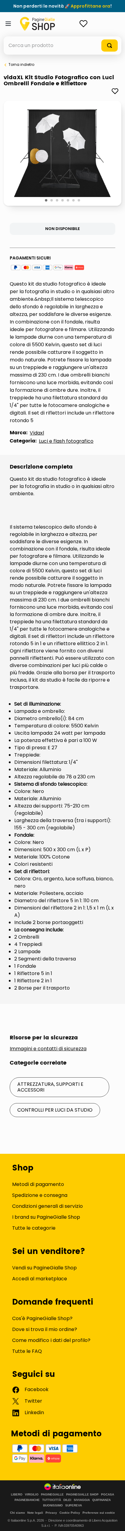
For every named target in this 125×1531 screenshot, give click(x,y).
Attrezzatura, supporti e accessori (50, 1087)
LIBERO (16, 1494)
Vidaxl (37, 432)
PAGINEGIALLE (52, 1494)
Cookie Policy (69, 1512)
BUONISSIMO (53, 1505)
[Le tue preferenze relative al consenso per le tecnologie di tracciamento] (114, 1520)
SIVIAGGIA (82, 1500)
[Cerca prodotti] (109, 45)
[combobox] (62, 45)
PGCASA (107, 1494)
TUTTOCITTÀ (51, 1500)
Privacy (51, 1512)
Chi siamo (17, 1512)
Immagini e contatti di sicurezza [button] (48, 1049)
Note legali (35, 1512)
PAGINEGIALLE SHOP (82, 1494)
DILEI (67, 1500)
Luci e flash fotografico (66, 441)
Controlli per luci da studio (55, 1109)
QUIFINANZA (101, 1500)
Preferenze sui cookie (99, 1512)
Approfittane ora (90, 6)
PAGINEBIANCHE (27, 1500)
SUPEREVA (73, 1505)
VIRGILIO (32, 1494)
